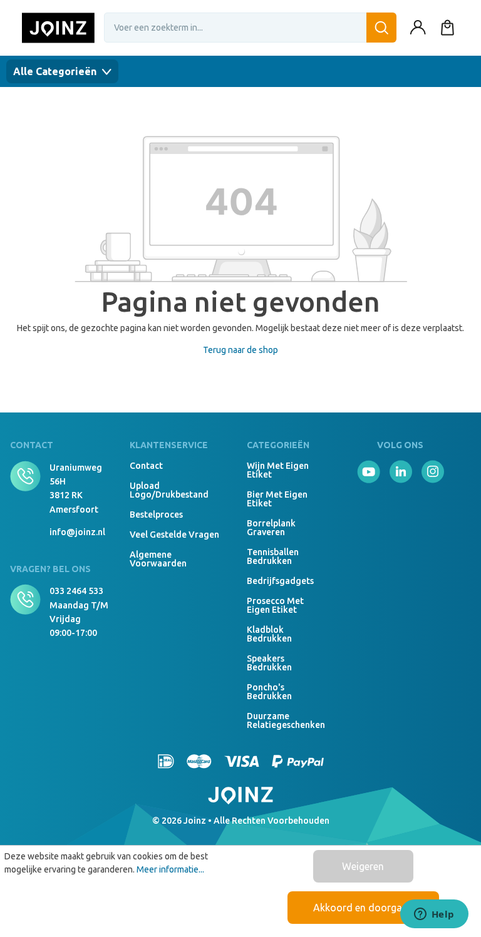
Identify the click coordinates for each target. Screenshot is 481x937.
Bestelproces (156, 514)
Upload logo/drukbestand (169, 490)
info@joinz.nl (77, 532)
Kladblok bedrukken (269, 634)
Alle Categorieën (56, 71)
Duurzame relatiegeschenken (279, 720)
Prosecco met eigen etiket (275, 605)
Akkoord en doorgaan (363, 907)
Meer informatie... (170, 869)
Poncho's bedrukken (269, 691)
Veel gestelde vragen (174, 535)
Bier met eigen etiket (277, 498)
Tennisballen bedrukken (273, 556)
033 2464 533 (76, 591)
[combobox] (250, 28)
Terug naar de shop (240, 350)
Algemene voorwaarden (158, 559)
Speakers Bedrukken (269, 662)
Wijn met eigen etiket (278, 470)
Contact (146, 466)
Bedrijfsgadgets (279, 581)
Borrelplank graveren (271, 527)
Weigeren (363, 866)
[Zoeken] (381, 28)
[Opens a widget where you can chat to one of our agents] (434, 915)
